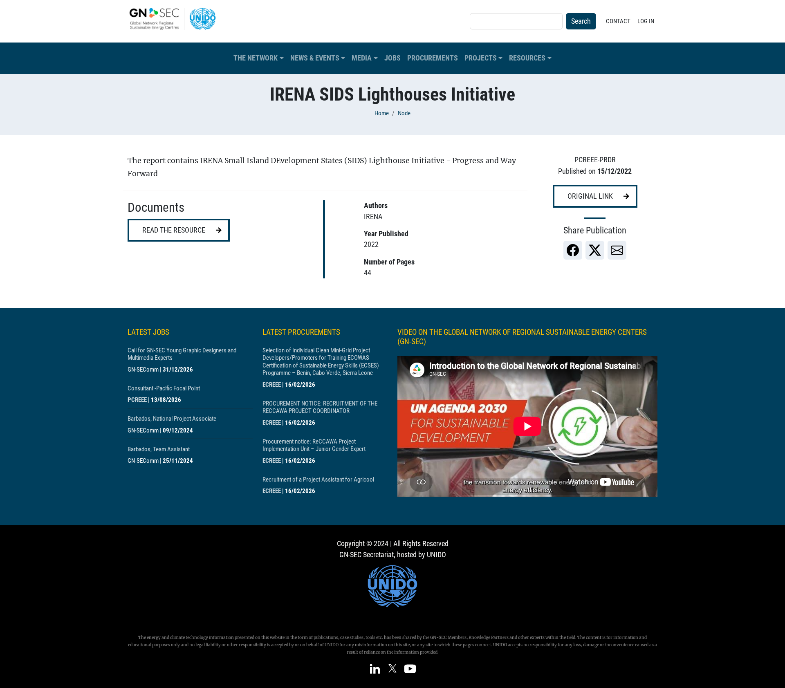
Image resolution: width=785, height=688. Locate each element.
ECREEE (271, 384)
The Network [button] (255, 58)
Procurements (432, 58)
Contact (618, 21)
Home (382, 113)
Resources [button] (527, 58)
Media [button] (362, 58)
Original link (590, 196)
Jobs (392, 58)
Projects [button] (480, 58)
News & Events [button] (314, 58)
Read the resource (173, 230)
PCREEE (137, 399)
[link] (573, 250)
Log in (645, 21)
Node (404, 113)
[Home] (176, 19)
